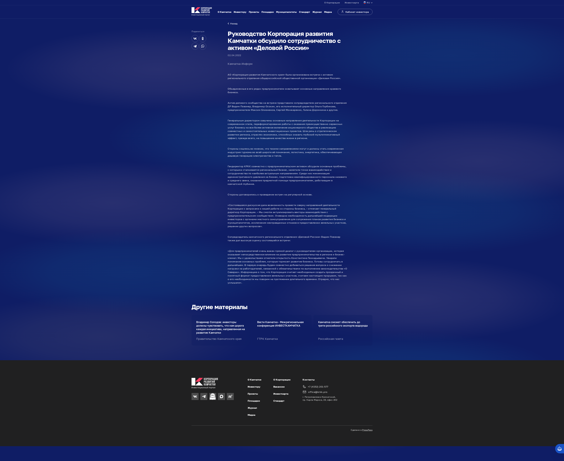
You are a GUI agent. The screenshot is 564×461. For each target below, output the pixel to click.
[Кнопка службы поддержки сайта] (559, 448)
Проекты (254, 11)
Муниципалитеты (286, 11)
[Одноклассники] (202, 38)
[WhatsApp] (202, 46)
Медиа (328, 11)
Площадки (267, 11)
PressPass (367, 430)
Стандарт (304, 11)
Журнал (317, 11)
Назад (234, 23)
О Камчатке (224, 11)
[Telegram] (195, 46)
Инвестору (240, 11)
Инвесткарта (352, 2)
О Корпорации (332, 2)
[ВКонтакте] (195, 38)
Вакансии (279, 386)
